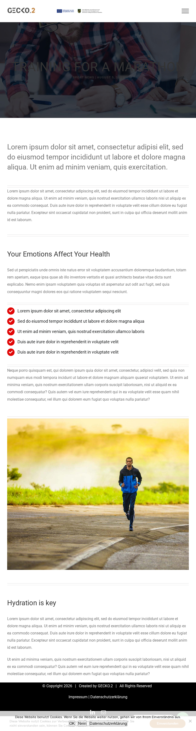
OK (72, 723)
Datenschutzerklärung (108, 697)
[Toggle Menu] (185, 11)
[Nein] (190, 721)
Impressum (78, 697)
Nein (82, 723)
